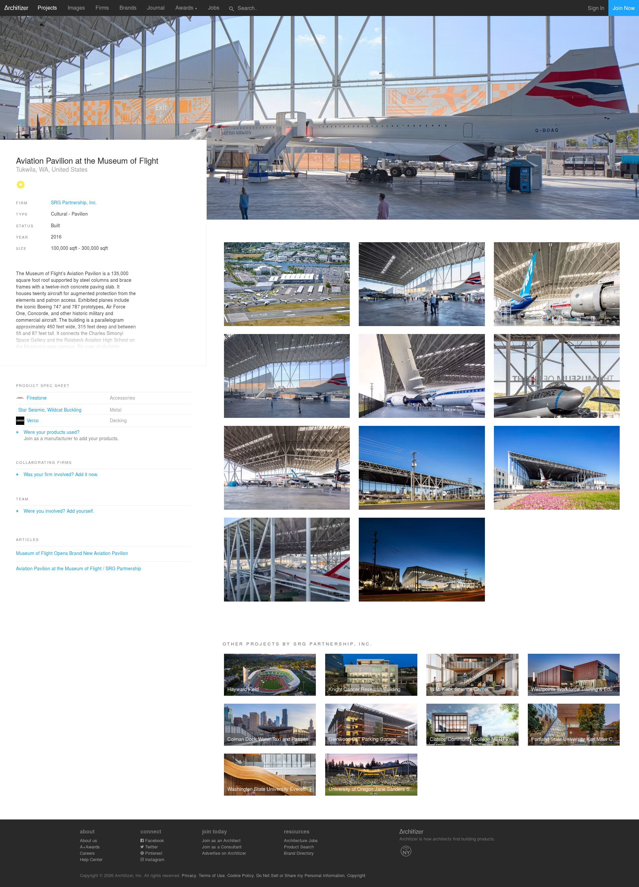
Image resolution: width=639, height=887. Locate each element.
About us (88, 840)
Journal (156, 7)
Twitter (151, 846)
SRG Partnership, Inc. (74, 202)
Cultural (59, 213)
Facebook (154, 840)
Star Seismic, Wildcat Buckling (50, 409)
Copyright (356, 875)
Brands (127, 7)
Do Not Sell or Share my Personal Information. (301, 875)
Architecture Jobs (301, 840)
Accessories (122, 397)
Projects (47, 7)
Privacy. (189, 875)
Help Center (91, 859)
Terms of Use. (212, 875)
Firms (102, 7)
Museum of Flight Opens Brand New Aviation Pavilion (72, 553)
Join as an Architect (221, 840)
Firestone (37, 397)
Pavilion (80, 213)
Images (76, 7)
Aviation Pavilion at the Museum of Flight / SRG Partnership (78, 568)
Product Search (299, 846)
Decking (118, 420)
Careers (87, 853)
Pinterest (153, 853)
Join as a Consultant (222, 846)
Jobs (213, 7)
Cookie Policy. (241, 875)
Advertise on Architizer (224, 853)
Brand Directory (299, 853)
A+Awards (90, 846)
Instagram (154, 859)
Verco (33, 420)
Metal (115, 409)
